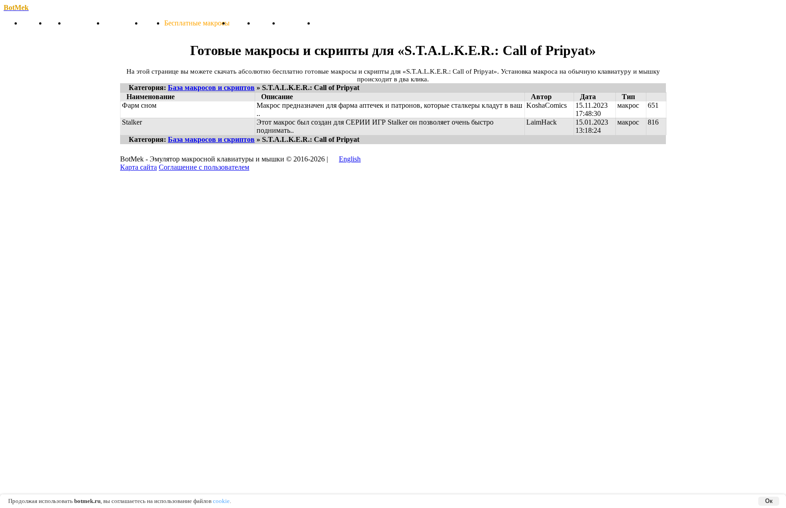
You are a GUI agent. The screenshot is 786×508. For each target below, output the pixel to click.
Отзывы (267, 23)
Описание (277, 97)
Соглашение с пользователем (204, 167)
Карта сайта (138, 167)
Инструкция (123, 23)
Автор (541, 97)
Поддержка (297, 23)
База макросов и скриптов (211, 87)
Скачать (34, 23)
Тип (628, 97)
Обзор (56, 23)
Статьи (153, 23)
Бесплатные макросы (197, 23)
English (350, 159)
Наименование (150, 97)
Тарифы (242, 23)
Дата (588, 97)
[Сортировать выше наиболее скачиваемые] (656, 96)
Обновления (85, 23)
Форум (325, 23)
